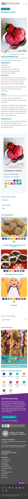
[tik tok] (16, 487)
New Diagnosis (5, 465)
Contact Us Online (6, 451)
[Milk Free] (6, 183)
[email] (6, 490)
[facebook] (2, 487)
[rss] (2, 490)
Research (3, 475)
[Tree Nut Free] (20, 183)
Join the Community (9, 417)
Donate (21, 483)
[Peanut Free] (9, 183)
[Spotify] (19, 487)
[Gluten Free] (20, 181)
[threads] (12, 487)
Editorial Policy (17, 495)
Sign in (15, 421)
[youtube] (9, 487)
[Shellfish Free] (14, 183)
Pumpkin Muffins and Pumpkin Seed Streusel (14, 245)
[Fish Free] (17, 181)
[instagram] (6, 487)
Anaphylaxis (4, 463)
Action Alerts (4, 477)
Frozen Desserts (5, 9)
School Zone (4, 474)
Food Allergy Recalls (6, 472)
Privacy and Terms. (10, 495)
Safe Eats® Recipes (6, 466)
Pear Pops (14, 305)
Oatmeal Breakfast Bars (14, 366)
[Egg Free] (14, 181)
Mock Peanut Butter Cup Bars (14, 274)
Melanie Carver (14, 174)
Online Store (4, 454)
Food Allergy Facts (6, 459)
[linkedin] (22, 487)
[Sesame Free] (12, 183)
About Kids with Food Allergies (9, 452)
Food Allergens (5, 461)
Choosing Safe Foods (6, 468)
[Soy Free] (17, 183)
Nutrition (3, 470)
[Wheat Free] (6, 186)
